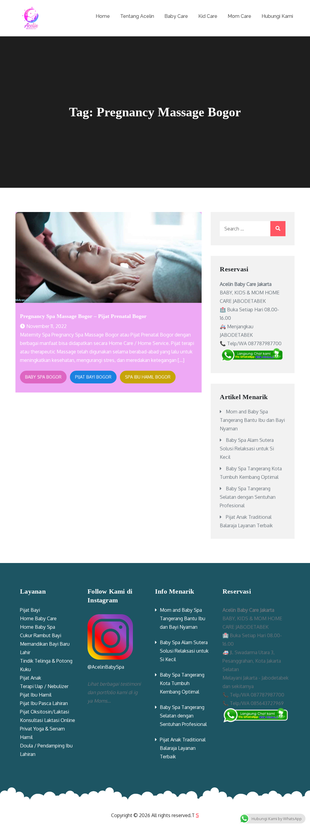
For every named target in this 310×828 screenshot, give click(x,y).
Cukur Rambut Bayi (40, 635)
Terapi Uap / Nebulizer (44, 686)
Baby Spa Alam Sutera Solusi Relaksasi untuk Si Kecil (247, 448)
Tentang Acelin (137, 16)
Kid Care (207, 16)
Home (103, 16)
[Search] (277, 228)
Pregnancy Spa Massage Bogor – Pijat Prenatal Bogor (83, 316)
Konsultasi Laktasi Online (47, 720)
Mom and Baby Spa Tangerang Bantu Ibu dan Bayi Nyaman (252, 420)
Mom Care (239, 16)
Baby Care (176, 16)
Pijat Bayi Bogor (93, 376)
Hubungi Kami (277, 16)
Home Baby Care (38, 618)
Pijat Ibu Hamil (35, 695)
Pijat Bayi (30, 610)
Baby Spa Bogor (43, 376)
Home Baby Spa (37, 627)
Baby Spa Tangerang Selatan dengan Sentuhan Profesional (247, 496)
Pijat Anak (30, 678)
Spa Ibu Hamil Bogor (147, 376)
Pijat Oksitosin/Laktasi (44, 712)
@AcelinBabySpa (105, 667)
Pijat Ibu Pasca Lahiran (44, 703)
